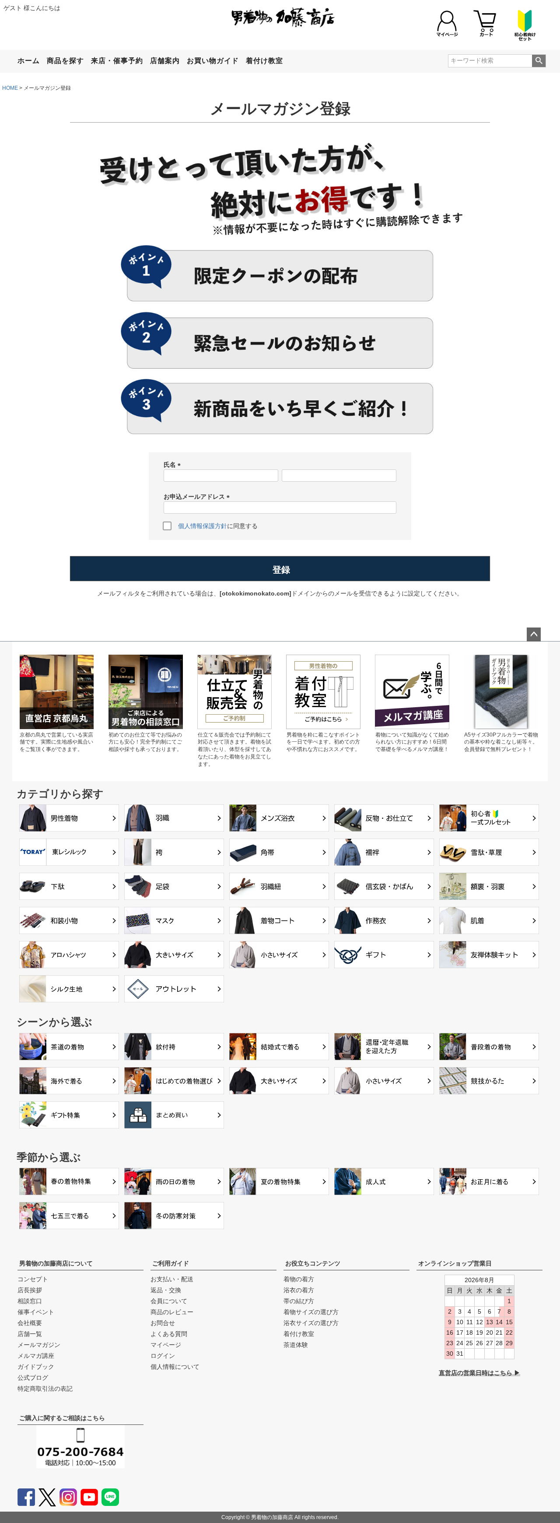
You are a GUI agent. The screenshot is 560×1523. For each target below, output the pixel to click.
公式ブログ (33, 1377)
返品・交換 (165, 1290)
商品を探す (65, 60)
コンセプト (33, 1279)
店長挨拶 (30, 1290)
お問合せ (162, 1322)
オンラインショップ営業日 (455, 1263)
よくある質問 (168, 1333)
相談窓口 (30, 1300)
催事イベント (36, 1311)
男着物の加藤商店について (56, 1263)
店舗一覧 (30, 1333)
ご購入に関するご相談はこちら (62, 1417)
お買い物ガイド (213, 60)
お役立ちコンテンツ (312, 1263)
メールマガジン (39, 1344)
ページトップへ (534, 635)
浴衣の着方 (299, 1290)
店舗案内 (165, 60)
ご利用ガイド (170, 1263)
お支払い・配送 (171, 1279)
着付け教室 (264, 60)
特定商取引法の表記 (45, 1388)
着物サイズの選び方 (311, 1311)
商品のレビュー (171, 1311)
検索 (539, 61)
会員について (168, 1300)
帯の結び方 (299, 1300)
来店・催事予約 (117, 60)
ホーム (29, 60)
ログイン (162, 1355)
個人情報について (175, 1366)
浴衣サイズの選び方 (311, 1322)
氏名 (174, 465)
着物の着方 (299, 1279)
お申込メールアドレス (198, 497)
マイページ (165, 1344)
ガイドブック (36, 1366)
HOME (10, 88)
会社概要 (30, 1322)
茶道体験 (296, 1344)
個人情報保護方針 (202, 525)
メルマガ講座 (36, 1355)
